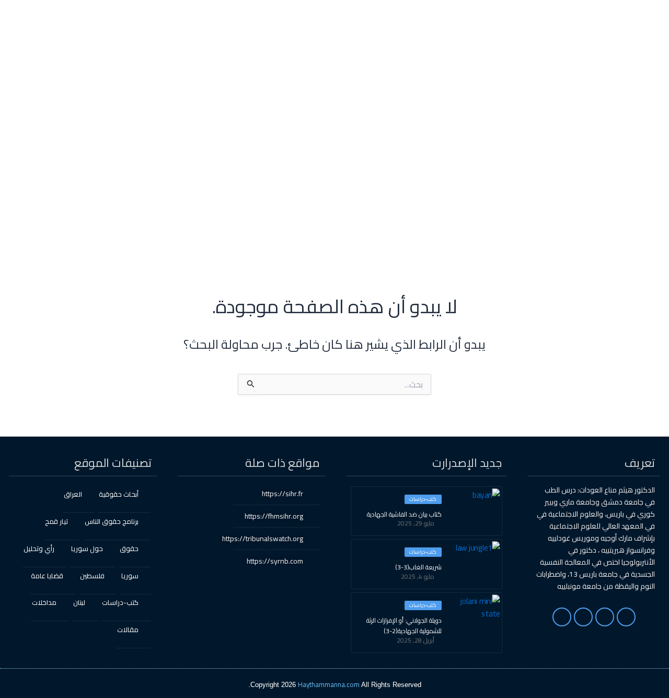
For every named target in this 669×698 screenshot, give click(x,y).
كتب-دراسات (422, 499)
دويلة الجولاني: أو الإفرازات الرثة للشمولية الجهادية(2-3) (404, 625)
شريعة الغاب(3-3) (418, 567)
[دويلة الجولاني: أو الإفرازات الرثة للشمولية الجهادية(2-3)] (475, 616)
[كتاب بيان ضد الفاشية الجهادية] (475, 510)
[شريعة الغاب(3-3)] (475, 563)
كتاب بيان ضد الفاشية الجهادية (404, 514)
